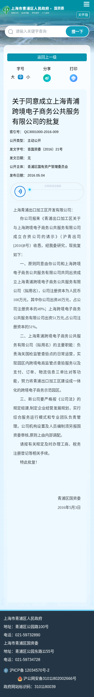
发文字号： (18, 149)
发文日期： (18, 158)
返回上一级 (47, 57)
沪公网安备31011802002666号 (49, 678)
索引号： (16, 132)
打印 (73, 69)
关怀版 (83, 15)
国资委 (59, 8)
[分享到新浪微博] (47, 78)
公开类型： (18, 140)
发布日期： (18, 175)
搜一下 (77, 32)
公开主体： (18, 167)
